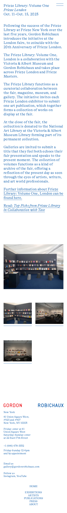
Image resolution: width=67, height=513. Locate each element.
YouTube (22, 476)
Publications (33, 498)
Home (33, 486)
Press (33, 501)
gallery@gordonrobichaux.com (21, 466)
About (33, 504)
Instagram (9, 476)
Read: (32, 208)
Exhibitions (33, 492)
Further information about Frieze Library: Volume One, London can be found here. (33, 193)
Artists (33, 495)
